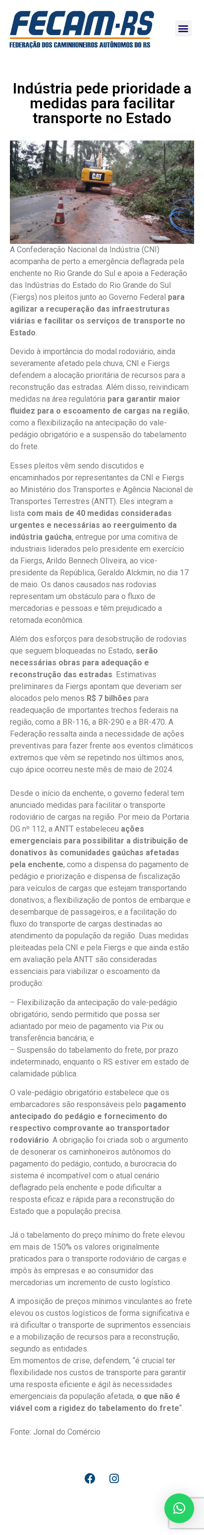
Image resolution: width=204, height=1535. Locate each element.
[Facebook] (90, 1478)
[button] (183, 28)
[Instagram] (114, 1478)
